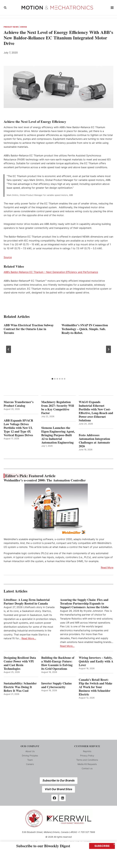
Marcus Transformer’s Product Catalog (19, 404)
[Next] (108, 349)
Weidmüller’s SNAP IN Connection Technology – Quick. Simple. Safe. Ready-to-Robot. (85, 329)
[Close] (114, 844)
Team (30, 760)
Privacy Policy (87, 755)
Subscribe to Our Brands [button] (59, 780)
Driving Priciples (30, 755)
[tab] (52, 379)
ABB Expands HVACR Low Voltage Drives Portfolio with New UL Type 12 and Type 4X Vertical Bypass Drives (18, 428)
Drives (23, 27)
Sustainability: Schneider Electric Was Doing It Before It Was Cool (20, 687)
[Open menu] (112, 7)
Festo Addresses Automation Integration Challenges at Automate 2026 (94, 440)
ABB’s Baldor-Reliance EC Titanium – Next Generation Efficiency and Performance (51, 272)
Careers (30, 764)
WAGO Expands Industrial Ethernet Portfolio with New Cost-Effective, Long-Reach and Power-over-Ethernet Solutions (96, 411)
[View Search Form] (5, 8)
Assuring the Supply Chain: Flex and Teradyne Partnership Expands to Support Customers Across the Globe (85, 603)
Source (8, 257)
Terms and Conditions (87, 760)
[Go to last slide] (8, 349)
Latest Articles (15, 591)
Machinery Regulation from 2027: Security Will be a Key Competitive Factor (57, 407)
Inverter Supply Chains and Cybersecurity (56, 685)
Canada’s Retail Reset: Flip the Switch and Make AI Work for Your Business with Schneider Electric (95, 687)
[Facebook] (54, 798)
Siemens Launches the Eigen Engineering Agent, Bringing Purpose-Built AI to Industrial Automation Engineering (58, 435)
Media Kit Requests (87, 764)
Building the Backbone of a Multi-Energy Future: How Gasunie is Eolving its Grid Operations (57, 663)
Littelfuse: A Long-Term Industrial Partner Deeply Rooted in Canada (27, 601)
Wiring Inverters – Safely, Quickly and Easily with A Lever (96, 661)
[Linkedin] (62, 798)
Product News (11, 27)
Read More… (28, 638)
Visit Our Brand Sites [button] (58, 789)
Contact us (87, 768)
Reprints (87, 751)
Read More (107, 567)
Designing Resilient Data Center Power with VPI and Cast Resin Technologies (20, 663)
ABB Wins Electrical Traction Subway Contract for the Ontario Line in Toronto (29, 329)
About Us (30, 751)
